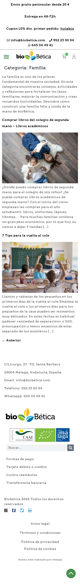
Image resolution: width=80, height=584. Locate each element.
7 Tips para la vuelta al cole (25, 235)
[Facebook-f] (14, 510)
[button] (6, 56)
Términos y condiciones (40, 533)
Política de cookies (40, 549)
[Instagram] (6, 510)
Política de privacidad (40, 542)
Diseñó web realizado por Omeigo (40, 559)
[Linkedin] (30, 510)
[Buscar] (70, 447)
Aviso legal (40, 524)
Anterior (11, 340)
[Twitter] (22, 510)
